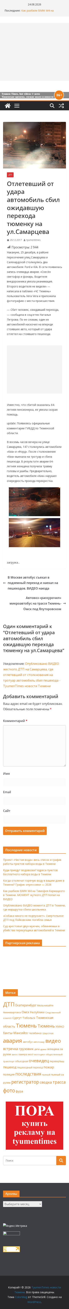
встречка (10, 1048)
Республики (37, 1012)
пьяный (46, 1074)
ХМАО (60, 1026)
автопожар (39, 1042)
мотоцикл (39, 1054)
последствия (28, 1074)
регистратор (25, 1082)
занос (15, 1054)
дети (37, 1049)
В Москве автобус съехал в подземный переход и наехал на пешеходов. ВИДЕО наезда (33, 583)
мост (30, 1054)
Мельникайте (45, 1005)
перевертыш (57, 1061)
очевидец (39, 1060)
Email (7, 792)
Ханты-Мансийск (15, 1033)
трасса (59, 1082)
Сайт (6, 811)
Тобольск (28, 1018)
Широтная (48, 1033)
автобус (28, 1042)
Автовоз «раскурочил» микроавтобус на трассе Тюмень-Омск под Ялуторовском (35, 603)
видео (53, 1040)
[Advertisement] (34, 369)
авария (12, 1040)
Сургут (17, 1018)
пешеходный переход (30, 1067)
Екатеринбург (25, 1005)
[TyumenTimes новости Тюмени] (7, 105)
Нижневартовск (12, 1012)
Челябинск (35, 1033)
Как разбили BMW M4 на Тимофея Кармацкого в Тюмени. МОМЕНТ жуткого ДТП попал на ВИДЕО (34, 895)
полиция (9, 1074)
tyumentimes (33, 240)
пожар (49, 1067)
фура (19, 1091)
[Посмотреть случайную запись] (61, 105)
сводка (46, 1082)
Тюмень (26, 1025)
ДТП (10, 174)
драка (43, 1049)
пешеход (9, 1067)
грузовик (26, 1049)
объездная (21, 1061)
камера (23, 1054)
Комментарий (15, 721)
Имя (6, 773)
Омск (25, 1012)
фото (9, 1090)
